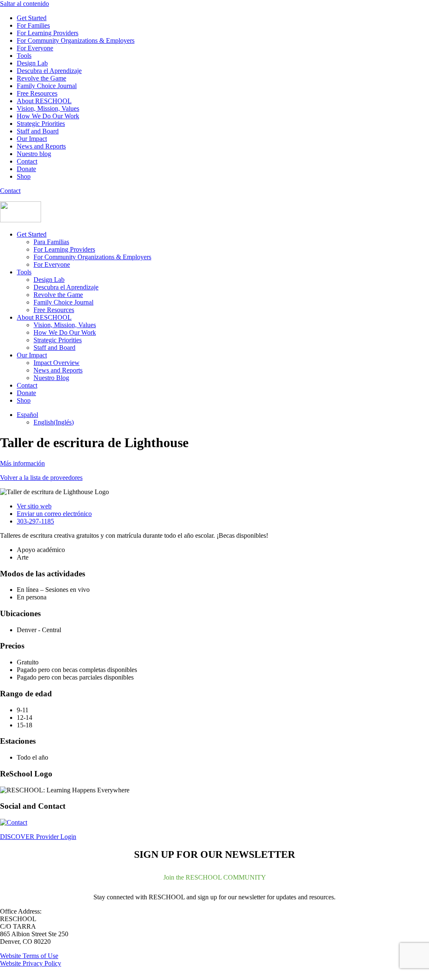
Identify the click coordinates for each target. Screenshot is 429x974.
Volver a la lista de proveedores (41, 477)
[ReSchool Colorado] (20, 220)
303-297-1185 (35, 521)
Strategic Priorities (41, 123)
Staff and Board (38, 131)
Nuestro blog (34, 153)
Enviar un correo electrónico (54, 513)
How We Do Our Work (48, 116)
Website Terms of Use (29, 955)
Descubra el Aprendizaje (49, 70)
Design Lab (32, 63)
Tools (24, 55)
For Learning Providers (47, 32)
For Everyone (35, 48)
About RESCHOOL (44, 100)
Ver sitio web (34, 506)
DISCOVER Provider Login (38, 836)
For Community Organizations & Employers (75, 40)
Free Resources (37, 93)
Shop (24, 176)
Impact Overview (57, 362)
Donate (26, 168)
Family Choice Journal (47, 85)
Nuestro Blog (51, 377)
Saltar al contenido (24, 3)
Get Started (32, 17)
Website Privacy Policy (30, 963)
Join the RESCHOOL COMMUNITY (214, 877)
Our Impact (32, 138)
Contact (27, 161)
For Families (33, 25)
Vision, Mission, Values (48, 108)
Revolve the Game (41, 78)
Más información (22, 463)
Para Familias (51, 241)
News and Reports (41, 146)
